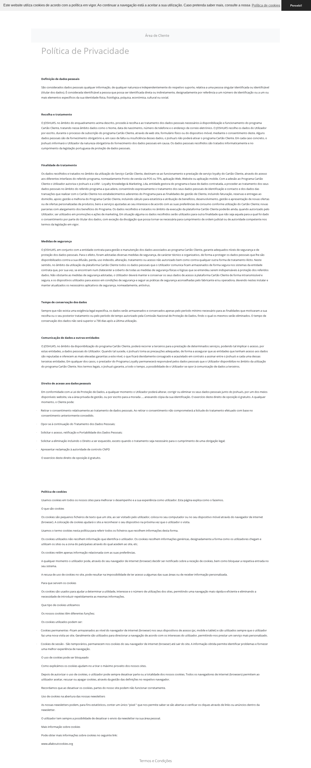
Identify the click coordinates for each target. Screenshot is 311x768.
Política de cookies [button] (266, 5)
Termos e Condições (155, 760)
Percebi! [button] (296, 5)
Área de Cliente (157, 35)
